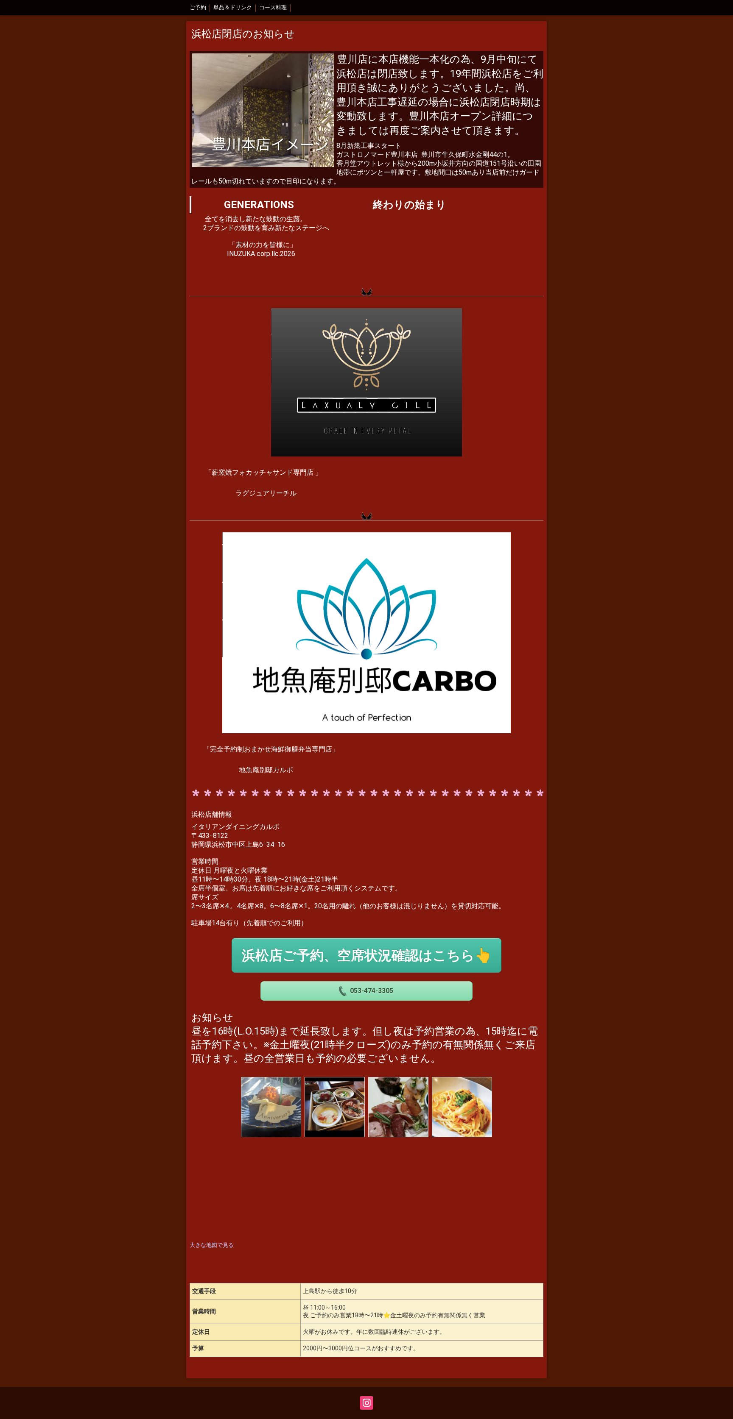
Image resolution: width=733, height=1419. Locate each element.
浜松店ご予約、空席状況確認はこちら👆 (367, 955)
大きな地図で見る (212, 1245)
